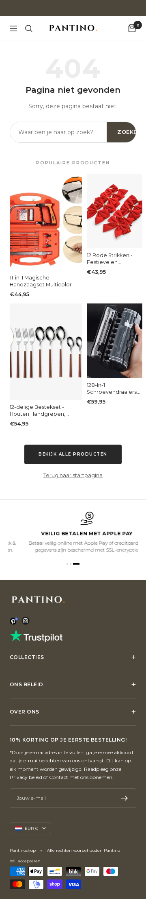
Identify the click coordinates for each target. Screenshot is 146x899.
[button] (67, 564)
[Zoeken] (28, 28)
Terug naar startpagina (73, 475)
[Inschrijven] (124, 798)
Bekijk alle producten (73, 454)
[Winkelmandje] (132, 28)
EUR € (31, 828)
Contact (58, 777)
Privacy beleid (26, 777)
